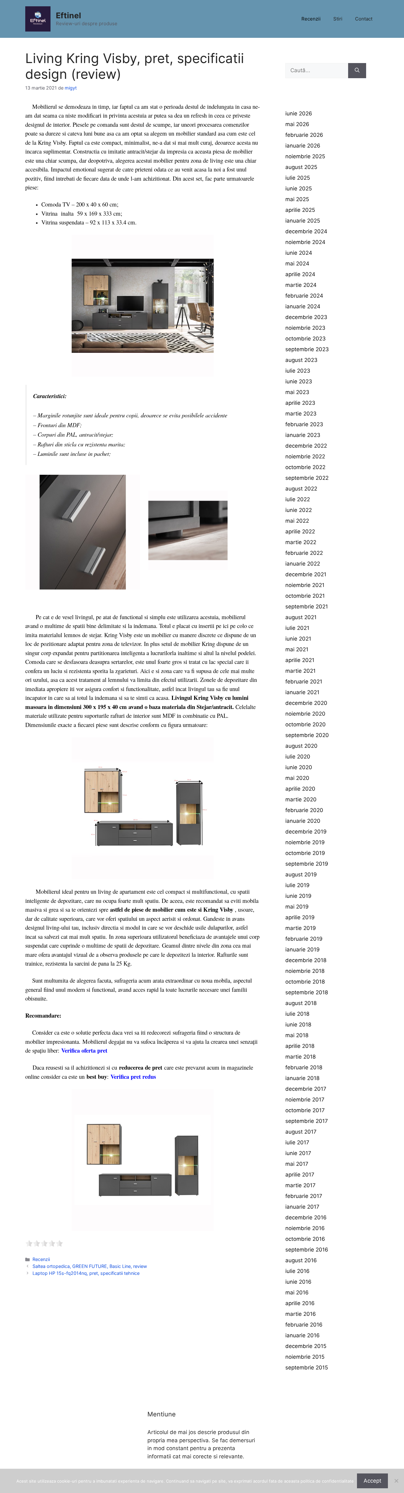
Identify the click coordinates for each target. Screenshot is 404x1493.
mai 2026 (297, 124)
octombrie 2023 (305, 338)
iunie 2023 (298, 381)
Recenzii (311, 19)
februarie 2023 (304, 424)
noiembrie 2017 (304, 1099)
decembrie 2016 (306, 1217)
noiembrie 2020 (305, 714)
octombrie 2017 (305, 1110)
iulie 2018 (297, 1014)
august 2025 (301, 167)
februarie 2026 (304, 135)
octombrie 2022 (305, 467)
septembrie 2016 (306, 1249)
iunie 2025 (298, 188)
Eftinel (68, 15)
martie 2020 (301, 799)
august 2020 (301, 746)
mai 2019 (297, 906)
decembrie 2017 (305, 1089)
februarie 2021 (303, 681)
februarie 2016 (304, 1325)
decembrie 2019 (306, 831)
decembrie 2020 (306, 703)
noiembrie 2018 (304, 971)
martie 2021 (300, 671)
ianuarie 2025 (302, 221)
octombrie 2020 (305, 724)
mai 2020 (297, 778)
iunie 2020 (298, 767)
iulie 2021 (297, 628)
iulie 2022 (297, 499)
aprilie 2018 (299, 1046)
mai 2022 (297, 521)
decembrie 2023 (306, 317)
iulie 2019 (297, 885)
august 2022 (301, 488)
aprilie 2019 (300, 917)
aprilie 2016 (300, 1303)
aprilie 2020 (300, 789)
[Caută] (357, 70)
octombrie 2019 (305, 853)
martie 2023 (301, 413)
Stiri (337, 19)
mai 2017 (296, 1164)
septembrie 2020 (307, 735)
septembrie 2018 (306, 992)
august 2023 (301, 360)
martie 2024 (301, 285)
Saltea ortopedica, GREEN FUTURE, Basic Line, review (90, 1266)
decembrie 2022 (306, 446)
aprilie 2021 (299, 660)
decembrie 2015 (305, 1346)
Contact (363, 19)
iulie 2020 (297, 756)
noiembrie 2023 (305, 328)
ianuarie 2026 (302, 145)
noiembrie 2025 (305, 156)
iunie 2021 (298, 639)
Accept (372, 1481)
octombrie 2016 (305, 1239)
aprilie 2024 (300, 274)
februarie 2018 (303, 1067)
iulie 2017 (297, 1142)
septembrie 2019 (306, 864)
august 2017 (301, 1132)
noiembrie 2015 (304, 1357)
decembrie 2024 (306, 231)
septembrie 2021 (306, 606)
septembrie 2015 (306, 1367)
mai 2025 (297, 199)
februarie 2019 (304, 939)
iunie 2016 (298, 1282)
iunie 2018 (298, 1024)
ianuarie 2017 (302, 1207)
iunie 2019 (298, 896)
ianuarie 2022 (302, 564)
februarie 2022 (304, 553)
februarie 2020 (304, 810)
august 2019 (301, 874)
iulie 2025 (297, 178)
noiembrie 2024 (305, 242)
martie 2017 (300, 1185)
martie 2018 (300, 1057)
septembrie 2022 (307, 478)
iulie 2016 (297, 1271)
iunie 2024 (298, 253)
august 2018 (301, 1003)
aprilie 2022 (300, 531)
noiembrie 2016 (305, 1228)
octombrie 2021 (305, 596)
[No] (396, 1481)
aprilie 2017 (299, 1174)
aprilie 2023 (300, 403)
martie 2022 (300, 542)
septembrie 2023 (307, 349)
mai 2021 (296, 649)
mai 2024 (297, 263)
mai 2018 (296, 1035)
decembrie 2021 (305, 574)
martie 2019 (300, 928)
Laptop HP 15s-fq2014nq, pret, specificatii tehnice (86, 1273)
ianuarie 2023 (302, 435)
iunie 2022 (298, 510)
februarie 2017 (303, 1196)
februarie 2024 (304, 296)
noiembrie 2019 (305, 842)
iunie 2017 (298, 1153)
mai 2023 (297, 392)
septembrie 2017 (306, 1121)
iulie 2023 (297, 371)
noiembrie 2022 (305, 456)
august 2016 (301, 1260)
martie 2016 (300, 1314)
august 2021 (301, 617)
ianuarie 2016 (302, 1335)
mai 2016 (297, 1292)
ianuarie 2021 (302, 692)
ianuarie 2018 (302, 1078)
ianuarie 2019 (302, 949)
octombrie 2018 (305, 982)
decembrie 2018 (305, 960)
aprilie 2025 (300, 210)
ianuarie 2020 (302, 821)
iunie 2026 (298, 113)
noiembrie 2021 (304, 585)
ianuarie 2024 (302, 306)
